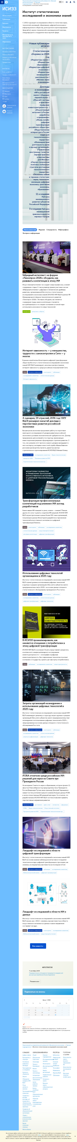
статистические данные (47, 375)
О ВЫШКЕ (26, 1052)
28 (55, 1015)
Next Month (69, 1000)
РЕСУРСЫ (56, 1052)
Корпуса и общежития (26, 1073)
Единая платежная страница (25, 1125)
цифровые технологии (46, 601)
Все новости (37, 946)
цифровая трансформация (46, 534)
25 (35, 1015)
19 (42, 1012)
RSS (6, 101)
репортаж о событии (38, 311)
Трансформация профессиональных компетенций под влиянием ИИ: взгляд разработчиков (43, 503)
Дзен (6, 96)
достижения (38, 805)
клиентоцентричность (60, 664)
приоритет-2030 (28, 458)
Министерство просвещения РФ (67, 1069)
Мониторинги (46, 1063)
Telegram (7, 91)
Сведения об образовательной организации (27, 1111)
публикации (56, 372)
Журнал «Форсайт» (8, 54)
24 (29, 1015)
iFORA (25, 808)
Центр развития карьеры (35, 1084)
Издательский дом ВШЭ (56, 1058)
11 (35, 1010)
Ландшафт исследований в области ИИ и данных (44, 913)
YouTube (7, 99)
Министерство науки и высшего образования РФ (67, 1060)
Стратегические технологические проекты (35, 461)
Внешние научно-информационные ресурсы (48, 1086)
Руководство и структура (26, 1058)
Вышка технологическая (59, 455)
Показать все (34, 981)
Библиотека (56, 1055)
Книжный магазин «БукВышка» (56, 1063)
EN (62, 2)
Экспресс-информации (9, 51)
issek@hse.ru (9, 72)
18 (35, 1012)
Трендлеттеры (6, 62)
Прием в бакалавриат (36, 1065)
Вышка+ (35, 1068)
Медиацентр (56, 1070)
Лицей (34, 1055)
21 (55, 1012)
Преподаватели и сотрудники (27, 1069)
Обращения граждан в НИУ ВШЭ (27, 1081)
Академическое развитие (47, 1075)
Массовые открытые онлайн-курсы (67, 1075)
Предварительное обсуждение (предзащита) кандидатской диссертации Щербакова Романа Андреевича (46, 973)
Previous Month (24, 1000)
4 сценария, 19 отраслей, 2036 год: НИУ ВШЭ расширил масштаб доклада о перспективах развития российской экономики (44, 422)
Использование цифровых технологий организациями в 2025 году (43, 574)
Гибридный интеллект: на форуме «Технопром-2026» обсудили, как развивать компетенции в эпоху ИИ (41, 277)
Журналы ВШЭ (57, 1073)
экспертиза (56, 805)
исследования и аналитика (30, 375)
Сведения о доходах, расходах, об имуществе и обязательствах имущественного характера (27, 1101)
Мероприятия (47, 967)
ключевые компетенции (30, 534)
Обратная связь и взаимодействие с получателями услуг (37, 1102)
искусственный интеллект (46, 531)
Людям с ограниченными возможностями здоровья (27, 1118)
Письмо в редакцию (9, 111)
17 (29, 1012)
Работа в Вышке (27, 1129)
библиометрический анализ (31, 873)
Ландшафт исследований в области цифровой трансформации (41, 852)
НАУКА (45, 1052)
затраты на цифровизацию (30, 737)
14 (55, 1010)
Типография (56, 1068)
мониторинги (47, 372)
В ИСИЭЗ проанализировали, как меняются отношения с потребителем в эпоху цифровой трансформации (44, 642)
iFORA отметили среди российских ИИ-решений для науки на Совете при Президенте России (44, 778)
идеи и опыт (47, 805)
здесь (39, 1135)
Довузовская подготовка (36, 1058)
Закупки (25, 1076)
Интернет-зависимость (30, 379)
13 (48, 1010)
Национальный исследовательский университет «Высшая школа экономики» (43, 1045)
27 (48, 1015)
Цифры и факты (27, 1055)
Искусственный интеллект (52, 808)
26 (42, 1015)
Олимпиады (36, 1062)
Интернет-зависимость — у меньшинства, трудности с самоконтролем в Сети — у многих (45, 353)
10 (29, 1010)
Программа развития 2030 (42, 458)
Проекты (5, 31)
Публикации (6, 19)
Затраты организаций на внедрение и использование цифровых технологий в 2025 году (43, 706)
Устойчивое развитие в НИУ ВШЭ (26, 1063)
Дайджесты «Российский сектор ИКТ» (9, 58)
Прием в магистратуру (36, 1072)
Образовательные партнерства (38, 1095)
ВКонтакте (8, 94)
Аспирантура (36, 1075)
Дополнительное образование (37, 1078)
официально (64, 805)
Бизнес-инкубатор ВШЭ (35, 1090)
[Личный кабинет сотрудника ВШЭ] (70, 2)
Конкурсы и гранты (46, 1080)
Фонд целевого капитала (25, 1087)
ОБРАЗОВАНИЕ (38, 1052)
